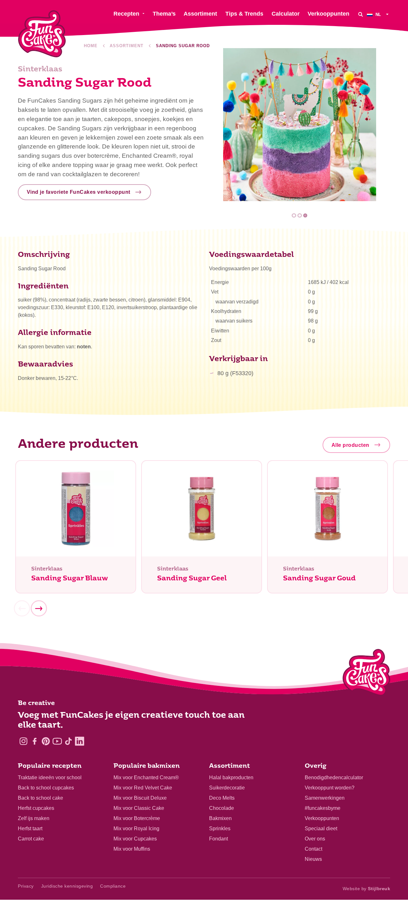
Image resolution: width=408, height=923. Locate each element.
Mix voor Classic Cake (138, 808)
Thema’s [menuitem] (164, 14)
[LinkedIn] (79, 741)
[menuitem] (378, 14)
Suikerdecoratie (227, 787)
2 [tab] (300, 216)
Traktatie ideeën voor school (50, 777)
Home (91, 45)
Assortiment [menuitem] (200, 14)
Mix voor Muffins (131, 849)
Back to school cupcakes (46, 787)
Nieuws (313, 859)
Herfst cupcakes (36, 808)
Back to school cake (40, 798)
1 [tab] (294, 216)
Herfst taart (30, 828)
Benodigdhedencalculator (334, 777)
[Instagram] (23, 741)
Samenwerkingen (325, 798)
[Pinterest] (45, 741)
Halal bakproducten (231, 777)
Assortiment (126, 45)
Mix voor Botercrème (136, 818)
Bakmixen (220, 818)
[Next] (39, 609)
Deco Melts (222, 798)
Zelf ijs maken (33, 818)
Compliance (113, 886)
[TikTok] (68, 741)
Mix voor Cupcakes (135, 838)
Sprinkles (219, 828)
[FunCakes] (42, 34)
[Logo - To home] (366, 674)
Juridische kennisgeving (67, 886)
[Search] (360, 14)
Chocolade (221, 808)
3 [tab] (305, 216)
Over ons (315, 838)
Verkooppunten (322, 818)
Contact (313, 849)
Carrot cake (31, 838)
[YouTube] (57, 741)
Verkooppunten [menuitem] (328, 14)
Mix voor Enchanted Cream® (146, 777)
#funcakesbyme (322, 808)
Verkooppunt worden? (329, 787)
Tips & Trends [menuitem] (244, 14)
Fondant (218, 838)
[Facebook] (34, 741)
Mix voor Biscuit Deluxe (140, 798)
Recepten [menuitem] (126, 14)
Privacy (26, 886)
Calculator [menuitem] (286, 14)
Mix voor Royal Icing (136, 828)
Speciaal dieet (321, 828)
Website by (366, 888)
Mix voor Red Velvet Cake (142, 787)
